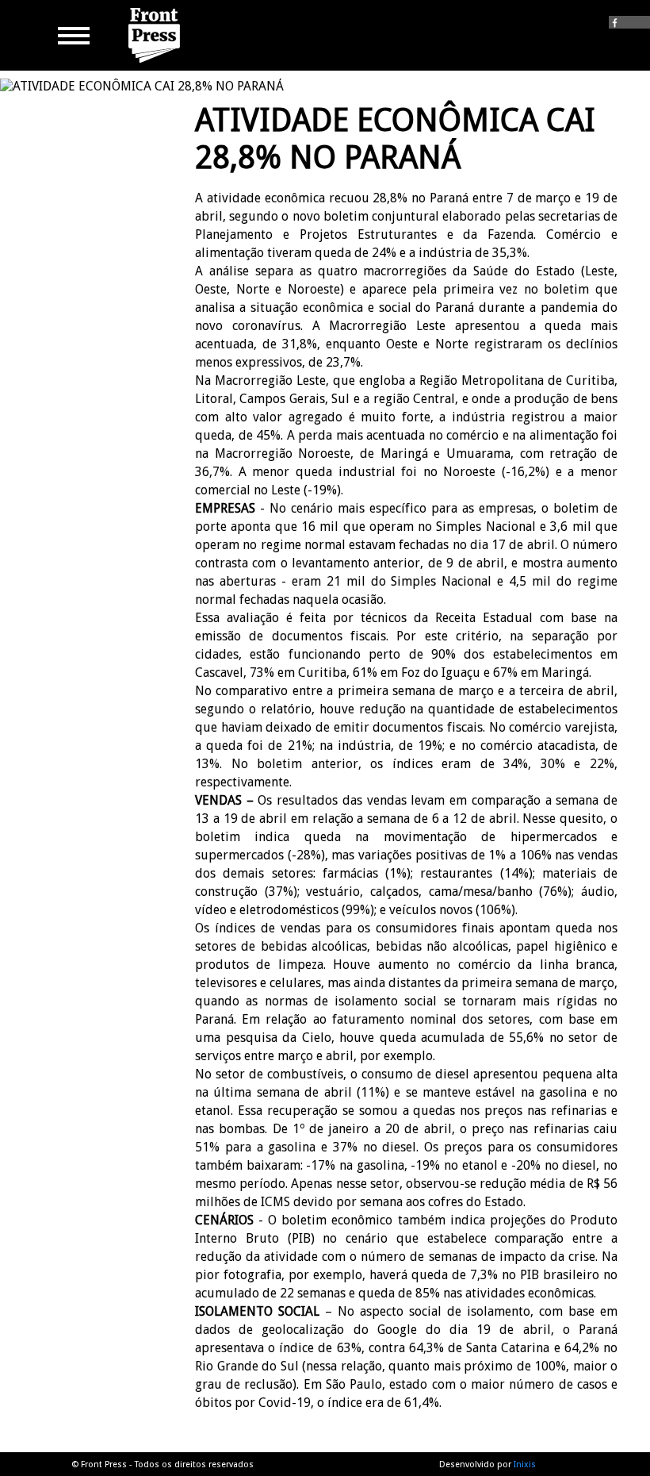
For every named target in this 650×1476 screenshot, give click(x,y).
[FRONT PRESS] (156, 63)
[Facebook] (629, 20)
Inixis (525, 1464)
